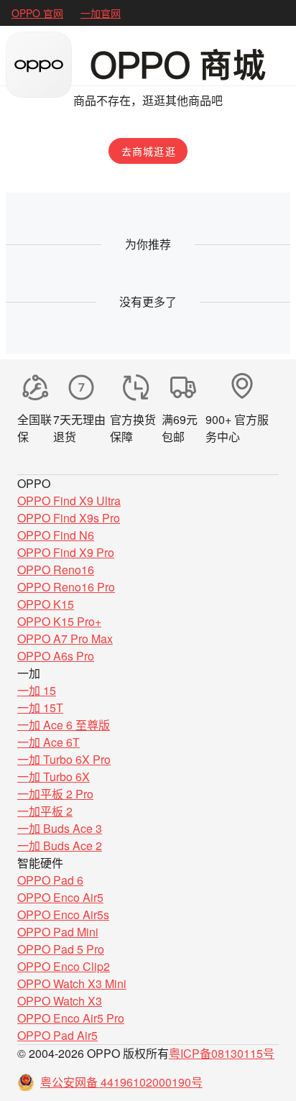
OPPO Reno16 (55, 569)
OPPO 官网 (37, 13)
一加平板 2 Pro (55, 794)
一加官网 (100, 13)
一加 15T (40, 707)
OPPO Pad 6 (50, 880)
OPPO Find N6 (55, 535)
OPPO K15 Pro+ (59, 621)
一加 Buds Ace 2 (59, 845)
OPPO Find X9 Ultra (69, 500)
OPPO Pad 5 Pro (60, 949)
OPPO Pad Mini (57, 931)
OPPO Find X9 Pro (65, 552)
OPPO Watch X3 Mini (71, 983)
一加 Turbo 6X (53, 776)
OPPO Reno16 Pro (66, 587)
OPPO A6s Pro (55, 656)
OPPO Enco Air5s (63, 914)
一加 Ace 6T (48, 742)
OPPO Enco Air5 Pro (70, 1018)
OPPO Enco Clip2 (63, 966)
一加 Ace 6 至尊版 (63, 725)
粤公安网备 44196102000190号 (121, 1082)
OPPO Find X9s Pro (68, 518)
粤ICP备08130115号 (221, 1053)
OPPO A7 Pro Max (65, 638)
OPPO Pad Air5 (57, 1035)
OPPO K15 (45, 604)
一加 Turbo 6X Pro (64, 759)
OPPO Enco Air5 (60, 897)
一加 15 (36, 690)
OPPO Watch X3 (59, 1000)
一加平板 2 (45, 811)
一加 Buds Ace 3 (59, 828)
